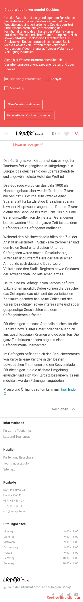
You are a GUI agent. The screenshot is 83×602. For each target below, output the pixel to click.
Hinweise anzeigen (28, 145)
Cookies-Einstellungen (63, 597)
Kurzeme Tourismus (17, 430)
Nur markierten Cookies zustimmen (29, 115)
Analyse (56, 79)
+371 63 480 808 (13, 500)
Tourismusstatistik (16, 463)
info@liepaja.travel (14, 511)
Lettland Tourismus (16, 436)
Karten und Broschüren (19, 457)
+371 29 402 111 (13, 506)
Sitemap (9, 469)
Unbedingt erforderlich (25, 79)
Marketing (17, 88)
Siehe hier (11, 60)
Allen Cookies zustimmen (23, 104)
